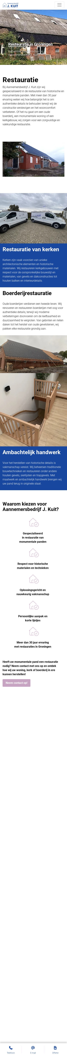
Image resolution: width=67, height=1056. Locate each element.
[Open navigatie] (59, 4)
